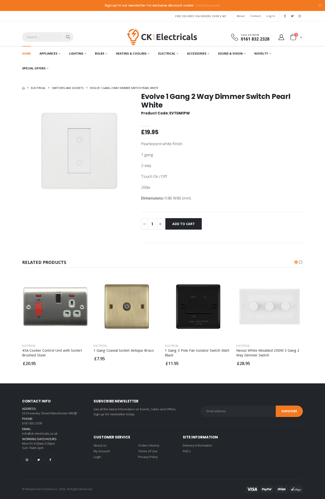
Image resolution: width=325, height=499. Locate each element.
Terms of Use (148, 451)
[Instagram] (27, 459)
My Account (102, 451)
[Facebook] (50, 459)
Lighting (76, 53)
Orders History (148, 445)
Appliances (48, 53)
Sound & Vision (230, 53)
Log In (270, 16)
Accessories (196, 53)
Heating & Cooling (131, 53)
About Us (100, 445)
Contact (255, 16)
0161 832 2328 (255, 38)
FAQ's (187, 451)
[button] (296, 38)
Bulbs (99, 53)
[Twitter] (38, 459)
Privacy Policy (148, 457)
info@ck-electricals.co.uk (40, 433)
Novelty (261, 53)
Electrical (166, 53)
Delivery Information (197, 445)
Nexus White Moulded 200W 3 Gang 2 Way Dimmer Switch (267, 352)
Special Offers (33, 68)
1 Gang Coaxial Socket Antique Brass (124, 350)
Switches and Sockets (68, 88)
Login (97, 457)
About (241, 16)
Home (26, 53)
